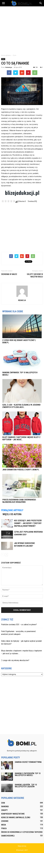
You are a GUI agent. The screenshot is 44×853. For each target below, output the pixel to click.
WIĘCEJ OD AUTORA (12, 514)
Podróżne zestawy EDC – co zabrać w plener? (19, 624)
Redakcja (8, 67)
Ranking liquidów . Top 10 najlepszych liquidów (26, 786)
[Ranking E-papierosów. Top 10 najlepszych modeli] (7, 776)
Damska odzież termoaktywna (28, 762)
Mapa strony (22, 846)
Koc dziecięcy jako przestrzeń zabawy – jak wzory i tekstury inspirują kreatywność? (28, 523)
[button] (40, 3)
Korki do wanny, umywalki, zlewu (15, 817)
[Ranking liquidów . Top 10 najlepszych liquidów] (7, 788)
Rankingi (5, 806)
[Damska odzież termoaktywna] (7, 765)
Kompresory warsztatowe (13, 814)
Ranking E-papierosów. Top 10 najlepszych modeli (27, 774)
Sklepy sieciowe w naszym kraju (35, 275)
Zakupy (4, 810)
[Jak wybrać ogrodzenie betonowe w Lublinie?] (7, 546)
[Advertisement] (22, 30)
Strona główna (6, 55)
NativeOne (22, 506)
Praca (4, 828)
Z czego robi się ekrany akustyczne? (15, 660)
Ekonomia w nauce (9, 274)
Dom (3, 59)
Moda (3, 825)
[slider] (8, 201)
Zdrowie (4, 821)
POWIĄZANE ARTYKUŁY (12, 510)
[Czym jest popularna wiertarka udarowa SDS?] (7, 535)
